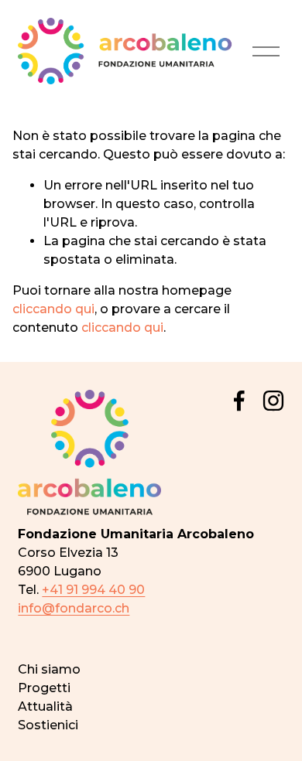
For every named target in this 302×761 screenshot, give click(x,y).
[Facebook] (239, 400)
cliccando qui (53, 309)
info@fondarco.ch (73, 608)
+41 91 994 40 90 (93, 589)
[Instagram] (273, 400)
